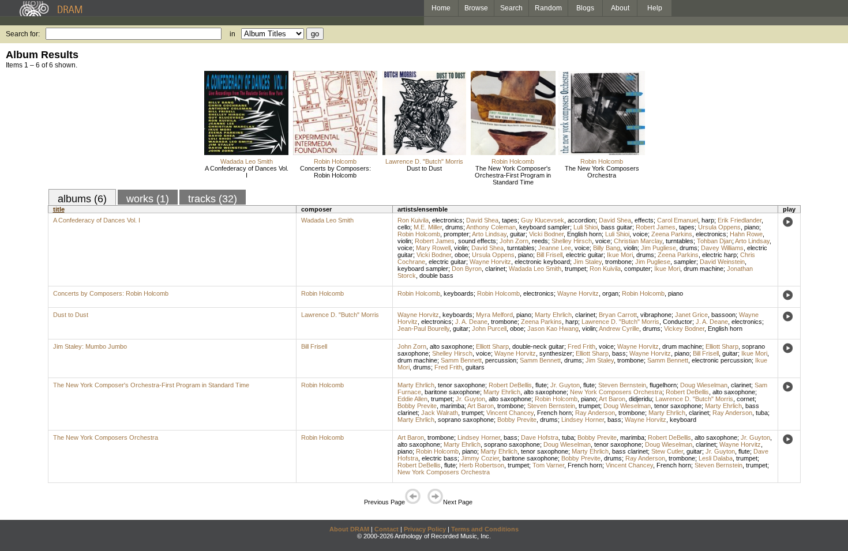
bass (619, 353)
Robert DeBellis (510, 385)
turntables (679, 240)
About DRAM (349, 529)
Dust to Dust (424, 168)
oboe (461, 254)
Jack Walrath (439, 412)
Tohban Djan (714, 240)
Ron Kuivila (413, 220)
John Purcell (489, 328)
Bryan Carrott (618, 314)
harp (707, 220)
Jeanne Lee (554, 247)
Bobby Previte (417, 405)
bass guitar (616, 227)
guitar (518, 234)
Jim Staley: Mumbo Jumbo (90, 346)
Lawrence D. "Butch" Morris (424, 161)
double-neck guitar (538, 346)
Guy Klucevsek (542, 220)
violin (404, 240)
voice (640, 234)
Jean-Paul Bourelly (423, 328)
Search (511, 8)
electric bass (439, 458)
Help (654, 8)
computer (637, 268)
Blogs (585, 8)
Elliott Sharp (492, 346)
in (232, 34)
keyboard (683, 419)
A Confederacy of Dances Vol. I (246, 172)
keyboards (459, 293)
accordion (581, 220)
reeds (540, 240)
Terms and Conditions (485, 529)
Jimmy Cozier (480, 458)
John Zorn (514, 240)
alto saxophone (451, 346)
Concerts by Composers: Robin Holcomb (335, 172)
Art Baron (612, 398)
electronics (447, 220)
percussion (500, 360)
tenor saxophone (461, 385)
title (59, 209)
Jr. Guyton (565, 385)
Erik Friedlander (739, 220)
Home (441, 8)
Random (548, 8)
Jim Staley (587, 261)
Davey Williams (722, 247)
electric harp (719, 254)
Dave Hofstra (539, 437)
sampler (685, 261)
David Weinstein (722, 261)
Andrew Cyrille (619, 328)
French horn (554, 412)
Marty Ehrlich (553, 314)
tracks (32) (212, 199)
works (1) (147, 199)
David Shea (482, 220)
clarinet (495, 268)
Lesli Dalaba (716, 458)
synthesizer (555, 353)
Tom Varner (548, 465)
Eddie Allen (412, 398)
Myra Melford (494, 314)
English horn (584, 234)
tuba (762, 412)
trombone (618, 261)
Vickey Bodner (684, 328)
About (620, 8)
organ (610, 293)
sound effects (477, 240)
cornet (746, 398)
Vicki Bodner (546, 234)
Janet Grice (691, 314)
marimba (452, 405)
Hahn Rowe (746, 234)
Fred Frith (581, 346)
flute (541, 385)
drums (454, 227)
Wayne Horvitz (490, 261)
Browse (476, 8)
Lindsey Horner (582, 419)
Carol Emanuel (677, 220)
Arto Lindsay (489, 234)
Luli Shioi (585, 227)
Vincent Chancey (510, 412)
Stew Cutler (667, 451)
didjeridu (640, 398)
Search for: (23, 34)
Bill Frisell (549, 254)
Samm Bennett (461, 360)
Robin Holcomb (335, 161)
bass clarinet (630, 451)
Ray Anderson (595, 412)
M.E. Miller (428, 227)
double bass (436, 275)
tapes (509, 220)
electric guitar (584, 254)
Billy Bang (606, 247)
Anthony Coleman (491, 227)
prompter (456, 234)
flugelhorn (663, 385)
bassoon (723, 314)
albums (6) (82, 199)
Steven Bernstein (622, 385)
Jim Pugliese (658, 247)
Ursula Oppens (719, 227)
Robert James (656, 227)
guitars (475, 367)
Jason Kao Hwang (553, 328)
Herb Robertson (481, 465)
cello (403, 227)
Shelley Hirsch (571, 240)
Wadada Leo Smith (246, 161)
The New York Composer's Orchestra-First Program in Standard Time (513, 175)
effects (644, 220)
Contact (386, 529)
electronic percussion (722, 360)
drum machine (703, 268)
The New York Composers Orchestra (602, 172)
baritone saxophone (452, 391)
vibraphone (655, 314)
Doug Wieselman (703, 385)
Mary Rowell (433, 247)
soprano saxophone (466, 419)
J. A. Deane (471, 321)
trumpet (575, 268)
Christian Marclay (638, 240)
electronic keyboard (542, 261)
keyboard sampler (544, 227)
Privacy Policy (425, 529)
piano (751, 227)
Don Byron (467, 268)
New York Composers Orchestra (616, 391)
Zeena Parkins (671, 234)
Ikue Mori (620, 254)
